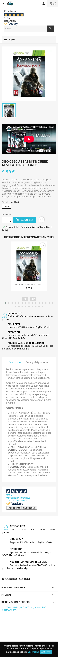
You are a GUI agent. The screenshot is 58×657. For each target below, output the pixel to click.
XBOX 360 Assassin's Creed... (29, 285)
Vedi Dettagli (34, 651)
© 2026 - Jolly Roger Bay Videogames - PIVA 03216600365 (24, 609)
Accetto (45, 652)
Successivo (29, 507)
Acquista (24, 220)
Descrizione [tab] (14, 362)
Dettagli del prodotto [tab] (37, 362)
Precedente (14, 507)
